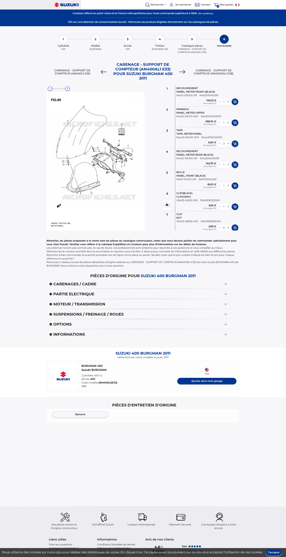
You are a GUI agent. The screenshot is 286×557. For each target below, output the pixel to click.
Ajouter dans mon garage (207, 381)
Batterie (80, 414)
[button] (63, 376)
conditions (207, 13)
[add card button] (235, 101)
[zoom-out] (50, 89)
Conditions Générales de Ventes (116, 544)
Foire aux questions (60, 544)
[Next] (182, 72)
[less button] (219, 101)
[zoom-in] (67, 89)
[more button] (228, 101)
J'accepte (273, 552)
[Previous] (104, 72)
